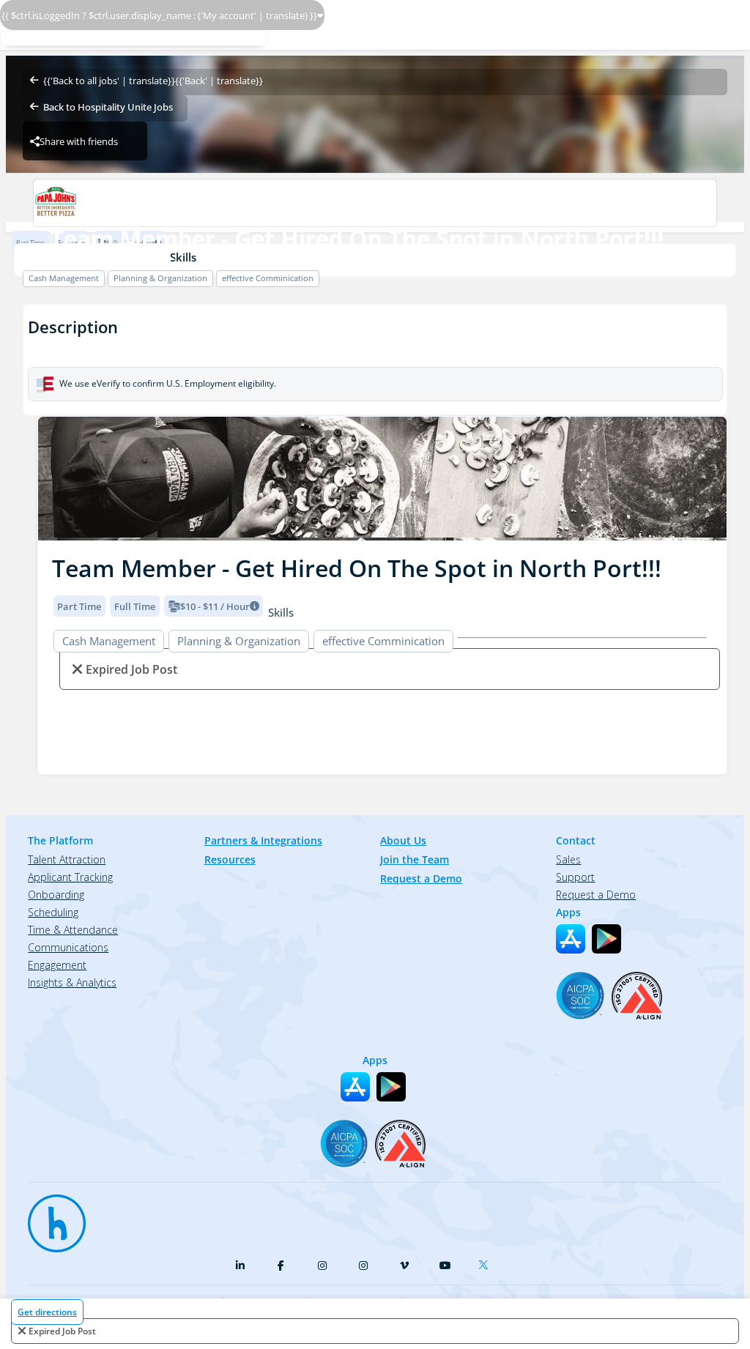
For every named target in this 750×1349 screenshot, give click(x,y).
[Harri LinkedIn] (240, 1265)
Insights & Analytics (72, 982)
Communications (68, 947)
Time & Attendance (73, 930)
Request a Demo (421, 878)
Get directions (47, 1312)
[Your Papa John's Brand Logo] (375, 202)
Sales (568, 859)
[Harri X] (486, 1262)
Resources (230, 859)
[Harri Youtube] (445, 1265)
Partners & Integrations (263, 840)
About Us (403, 840)
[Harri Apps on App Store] (570, 939)
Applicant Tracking (70, 877)
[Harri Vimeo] (404, 1265)
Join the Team (414, 859)
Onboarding (56, 895)
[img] (382, 478)
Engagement (57, 965)
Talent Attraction (66, 859)
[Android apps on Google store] (606, 939)
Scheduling (53, 912)
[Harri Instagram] (322, 1265)
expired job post (62, 1331)
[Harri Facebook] (281, 1265)
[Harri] (50, 1216)
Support (575, 877)
